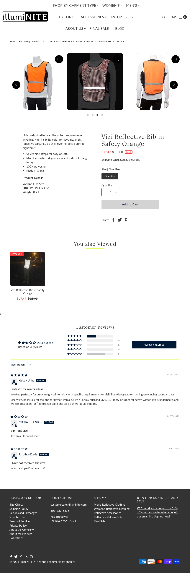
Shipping (106, 159)
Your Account (17, 517)
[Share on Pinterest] (126, 219)
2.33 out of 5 (45, 342)
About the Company (21, 529)
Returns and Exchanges (23, 512)
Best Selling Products (29, 41)
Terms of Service (19, 521)
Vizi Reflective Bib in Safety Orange (28, 291)
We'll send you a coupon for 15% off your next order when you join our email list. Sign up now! (157, 512)
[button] (74, 336)
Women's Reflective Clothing (112, 508)
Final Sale (99, 28)
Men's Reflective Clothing (109, 504)
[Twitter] (15, 557)
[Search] (163, 17)
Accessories (92, 17)
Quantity (106, 185)
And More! (120, 17)
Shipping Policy (18, 508)
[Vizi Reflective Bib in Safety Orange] (27, 269)
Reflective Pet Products (108, 517)
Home (12, 41)
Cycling (66, 17)
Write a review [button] (154, 344)
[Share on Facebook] (113, 219)
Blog (120, 28)
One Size (109, 176)
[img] (19, 375)
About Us (74, 28)
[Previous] (16, 85)
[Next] (174, 85)
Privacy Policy (18, 525)
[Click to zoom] (59, 59)
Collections (16, 538)
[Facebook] (11, 557)
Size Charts (16, 504)
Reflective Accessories (107, 512)
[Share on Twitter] (119, 219)
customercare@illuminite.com (68, 504)
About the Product (20, 533)
